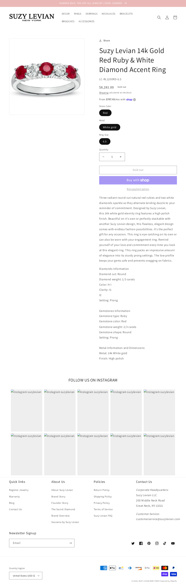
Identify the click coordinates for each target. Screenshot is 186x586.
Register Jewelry (19, 490)
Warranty (14, 496)
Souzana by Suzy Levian (65, 522)
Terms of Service (103, 509)
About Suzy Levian (62, 490)
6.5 (105, 141)
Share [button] (106, 40)
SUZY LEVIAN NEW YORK (149, 581)
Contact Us (15, 509)
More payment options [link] (138, 189)
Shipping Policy (103, 496)
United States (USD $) (24, 575)
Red (105, 112)
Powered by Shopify (168, 581)
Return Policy (102, 490)
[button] (159, 17)
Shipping (103, 92)
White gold (109, 127)
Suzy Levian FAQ (103, 515)
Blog (11, 503)
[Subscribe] (70, 543)
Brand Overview (60, 515)
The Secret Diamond (63, 509)
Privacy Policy (102, 503)
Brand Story (58, 496)
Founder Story (59, 503)
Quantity (103, 149)
